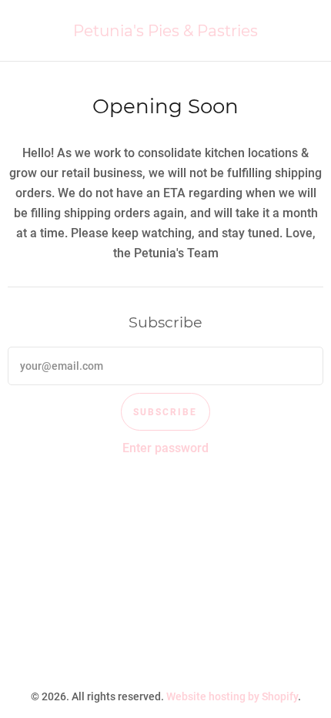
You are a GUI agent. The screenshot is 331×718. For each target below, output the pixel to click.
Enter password (165, 448)
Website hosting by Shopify (232, 696)
